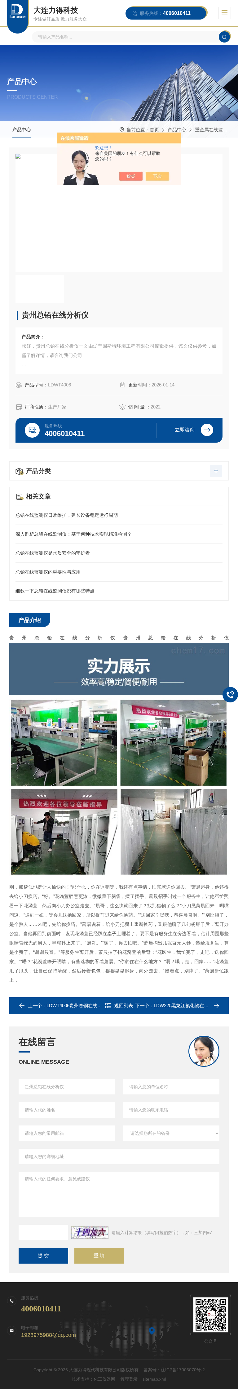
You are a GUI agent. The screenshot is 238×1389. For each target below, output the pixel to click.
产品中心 (21, 129)
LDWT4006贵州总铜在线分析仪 (78, 1005)
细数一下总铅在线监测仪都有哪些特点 (55, 590)
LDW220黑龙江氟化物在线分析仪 (188, 1005)
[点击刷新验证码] (89, 1232)
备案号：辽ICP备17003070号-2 (174, 1369)
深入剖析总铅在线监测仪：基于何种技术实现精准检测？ (73, 534)
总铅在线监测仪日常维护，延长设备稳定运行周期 (66, 515)
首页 (154, 129)
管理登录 (129, 1379)
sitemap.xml (154, 1379)
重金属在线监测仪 (213, 129)
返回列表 (123, 1005)
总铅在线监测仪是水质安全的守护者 (52, 553)
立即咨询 (185, 429)
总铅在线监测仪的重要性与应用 (48, 572)
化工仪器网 (104, 1379)
